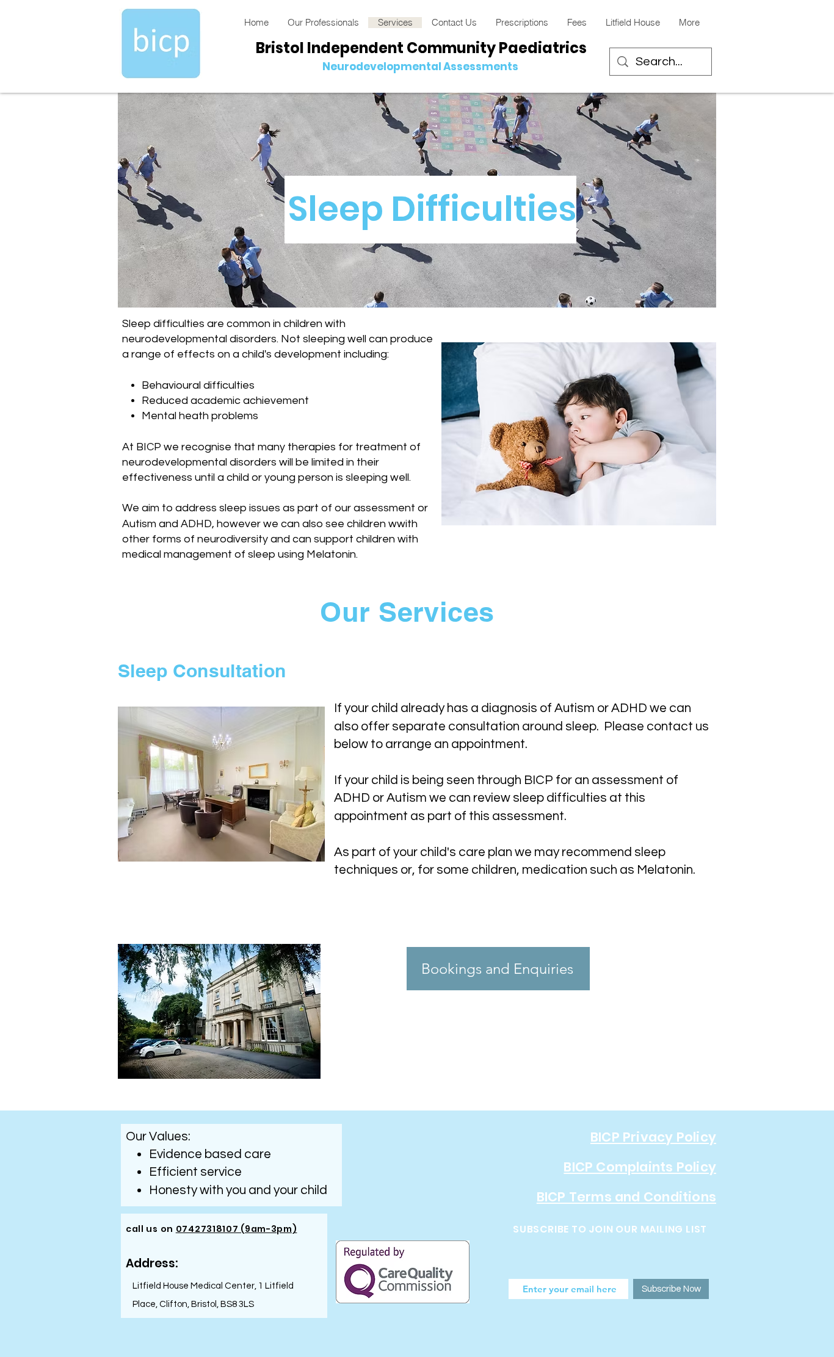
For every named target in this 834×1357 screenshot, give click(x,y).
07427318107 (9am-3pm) (236, 1229)
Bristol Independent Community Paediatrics (421, 48)
